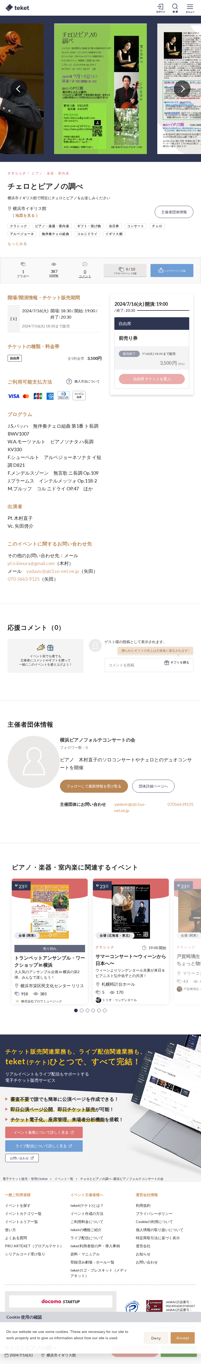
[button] (76, 1010)
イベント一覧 (63, 1179)
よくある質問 (16, 1238)
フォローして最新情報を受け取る (93, 786)
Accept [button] (182, 1338)
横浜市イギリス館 (61, 1355)
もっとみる (17, 243)
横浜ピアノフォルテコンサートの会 (97, 740)
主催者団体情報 (174, 212)
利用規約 (143, 1205)
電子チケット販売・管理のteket (25, 1179)
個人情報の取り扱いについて (159, 1229)
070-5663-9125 (24, 579)
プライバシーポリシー (154, 1213)
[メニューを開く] (190, 8)
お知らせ (143, 1254)
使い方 (10, 1229)
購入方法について (87, 381)
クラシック (17, 173)
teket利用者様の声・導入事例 (95, 1246)
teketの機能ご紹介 (86, 1229)
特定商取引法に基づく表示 (158, 1238)
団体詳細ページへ (153, 786)
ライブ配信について (86, 1238)
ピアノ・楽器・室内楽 (50, 173)
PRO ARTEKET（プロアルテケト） (34, 1246)
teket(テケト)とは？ (87, 1205)
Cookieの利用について (154, 1221)
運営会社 (143, 1246)
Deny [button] (156, 1338)
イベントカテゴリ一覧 (23, 1213)
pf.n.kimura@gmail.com (31, 563)
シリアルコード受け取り (25, 1254)
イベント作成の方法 (86, 1213)
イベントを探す (18, 1205)
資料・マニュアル (85, 1254)
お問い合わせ (147, 1262)
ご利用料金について (86, 1221)
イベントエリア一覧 (21, 1221)
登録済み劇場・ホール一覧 (92, 1262)
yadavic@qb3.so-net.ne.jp (52, 571)
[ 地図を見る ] (25, 215)
